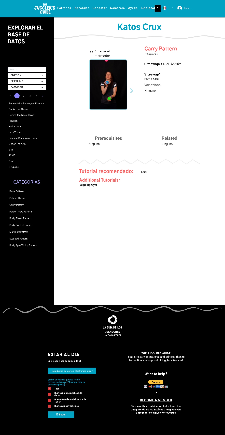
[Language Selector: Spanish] (168, 8)
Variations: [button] (153, 85)
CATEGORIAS (26, 182)
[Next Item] (131, 90)
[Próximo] (42, 95)
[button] (64, 8)
